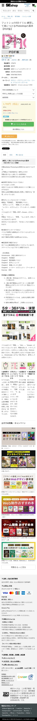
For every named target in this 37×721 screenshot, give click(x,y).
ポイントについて (9, 658)
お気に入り (10, 136)
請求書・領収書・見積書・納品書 (14, 655)
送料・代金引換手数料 (10, 578)
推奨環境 (5, 97)
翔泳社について (5, 682)
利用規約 (4, 674)
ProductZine (20, 713)
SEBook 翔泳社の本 (8, 708)
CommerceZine (17, 710)
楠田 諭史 (25, 60)
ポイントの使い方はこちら (10, 113)
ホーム (3, 16)
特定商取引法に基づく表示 (8, 676)
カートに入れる (19, 124)
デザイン (14, 80)
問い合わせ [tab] (19, 155)
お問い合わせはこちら (10, 664)
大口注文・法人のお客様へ (12, 661)
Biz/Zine (26, 710)
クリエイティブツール (20, 82)
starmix (14, 60)
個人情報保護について (7, 678)
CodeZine (19, 708)
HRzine (12, 713)
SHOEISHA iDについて (7, 684)
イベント (15, 715)
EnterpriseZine (6, 710)
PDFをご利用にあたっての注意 (12, 93)
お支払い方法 (7, 586)
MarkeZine (27, 708)
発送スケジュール (9, 619)
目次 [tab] (11, 155)
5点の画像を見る (7, 57)
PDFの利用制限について (10, 90)
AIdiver (28, 713)
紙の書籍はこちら (18, 129)
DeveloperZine (6, 715)
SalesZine (5, 713)
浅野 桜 (4, 60)
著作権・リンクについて (8, 680)
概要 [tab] (4, 155)
